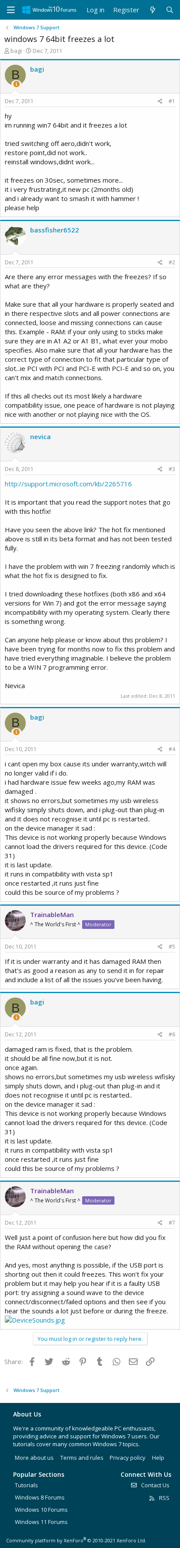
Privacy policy (127, 1457)
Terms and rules (82, 1457)
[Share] (160, 102)
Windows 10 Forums (41, 1509)
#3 (172, 469)
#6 (172, 1034)
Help (158, 1457)
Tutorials (26, 1485)
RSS (164, 1498)
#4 (172, 749)
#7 (172, 1222)
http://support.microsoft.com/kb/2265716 (68, 483)
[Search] (169, 10)
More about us (34, 1457)
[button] (11, 10)
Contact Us (155, 1485)
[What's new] (152, 10)
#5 (172, 946)
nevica (40, 436)
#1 (172, 101)
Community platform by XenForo (76, 1540)
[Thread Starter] (16, 84)
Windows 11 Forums (41, 1522)
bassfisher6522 (54, 229)
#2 (172, 262)
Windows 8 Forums (40, 1497)
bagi (16, 51)
